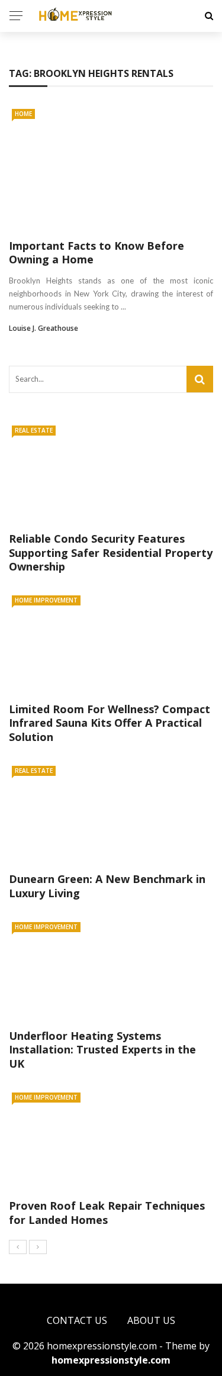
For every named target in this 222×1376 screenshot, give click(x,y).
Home (23, 113)
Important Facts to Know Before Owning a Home (96, 252)
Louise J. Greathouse (43, 328)
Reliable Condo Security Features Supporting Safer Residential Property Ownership (111, 552)
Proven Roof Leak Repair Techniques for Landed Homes (107, 1212)
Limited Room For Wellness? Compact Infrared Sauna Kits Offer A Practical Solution (109, 723)
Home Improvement (46, 600)
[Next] (38, 1247)
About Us (151, 1320)
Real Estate (34, 430)
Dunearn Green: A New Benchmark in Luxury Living (107, 886)
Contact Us (77, 1320)
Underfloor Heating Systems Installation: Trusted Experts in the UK (102, 1050)
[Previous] (18, 1247)
